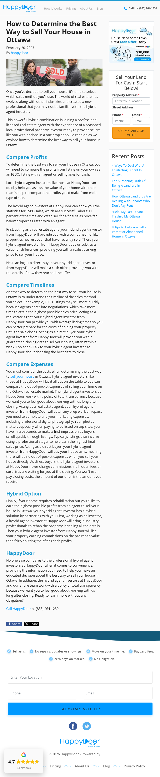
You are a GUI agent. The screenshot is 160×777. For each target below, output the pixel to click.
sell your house (22, 376)
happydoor (19, 52)
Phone (118, 115)
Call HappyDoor (18, 608)
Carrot (106, 754)
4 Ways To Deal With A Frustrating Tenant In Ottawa (128, 170)
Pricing (71, 8)
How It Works (53, 8)
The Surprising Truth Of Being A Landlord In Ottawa (128, 185)
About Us (86, 8)
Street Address (123, 107)
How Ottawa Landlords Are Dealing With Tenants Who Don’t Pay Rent (131, 200)
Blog (100, 8)
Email (137, 115)
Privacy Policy (134, 766)
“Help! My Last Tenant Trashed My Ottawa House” (127, 216)
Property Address (126, 95)
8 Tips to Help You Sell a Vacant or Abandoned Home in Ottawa (129, 231)
